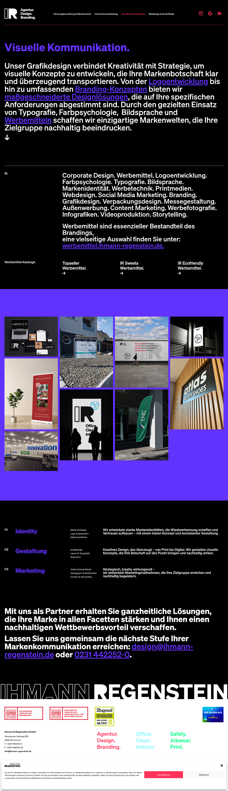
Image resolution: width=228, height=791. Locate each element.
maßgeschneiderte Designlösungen (66, 96)
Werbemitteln (28, 120)
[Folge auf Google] (210, 13)
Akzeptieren (163, 774)
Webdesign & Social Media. (161, 14)
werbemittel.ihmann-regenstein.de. (113, 245)
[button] (221, 765)
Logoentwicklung (178, 81)
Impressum (31, 785)
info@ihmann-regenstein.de (17, 751)
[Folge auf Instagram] (201, 13)
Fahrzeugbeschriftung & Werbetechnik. (72, 14)
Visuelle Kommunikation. (133, 14)
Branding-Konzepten (111, 89)
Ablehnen (204, 774)
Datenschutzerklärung (15, 785)
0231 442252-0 (102, 654)
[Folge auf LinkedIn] (219, 13)
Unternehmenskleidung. (106, 14)
